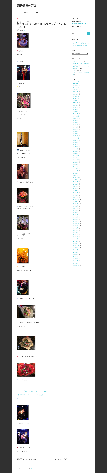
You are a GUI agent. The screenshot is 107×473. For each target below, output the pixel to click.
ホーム (19, 13)
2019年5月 (75, 126)
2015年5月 (75, 212)
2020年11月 (76, 98)
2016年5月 (75, 190)
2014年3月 (75, 238)
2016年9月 (75, 183)
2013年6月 (75, 254)
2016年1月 (75, 197)
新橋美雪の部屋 (26, 5)
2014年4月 (75, 236)
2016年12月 (76, 177)
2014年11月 (76, 223)
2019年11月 (76, 115)
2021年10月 (76, 89)
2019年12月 (76, 113)
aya (24, 30)
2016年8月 (75, 185)
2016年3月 (75, 194)
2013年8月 (75, 251)
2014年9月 (75, 227)
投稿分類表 (26, 13)
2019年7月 (75, 122)
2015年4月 (75, 214)
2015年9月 (75, 205)
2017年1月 (75, 175)
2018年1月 (75, 153)
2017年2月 (75, 174)
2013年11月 (76, 245)
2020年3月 (75, 107)
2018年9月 (75, 141)
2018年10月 (76, 139)
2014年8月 (75, 229)
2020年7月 (75, 104)
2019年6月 (75, 124)
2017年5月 (75, 168)
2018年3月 (75, 150)
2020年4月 (75, 106)
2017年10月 (76, 159)
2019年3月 (75, 130)
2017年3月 (75, 172)
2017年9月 (75, 161)
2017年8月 (75, 163)
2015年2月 (75, 218)
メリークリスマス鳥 (78, 42)
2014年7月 (75, 231)
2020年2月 (75, 109)
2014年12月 (76, 221)
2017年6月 (75, 166)
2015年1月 (75, 220)
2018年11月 (76, 137)
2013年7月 (75, 253)
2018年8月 (75, 142)
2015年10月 (76, 203)
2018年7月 (75, 144)
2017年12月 (76, 155)
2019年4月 (75, 128)
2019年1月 (75, 133)
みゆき (76, 65)
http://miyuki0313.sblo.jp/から (79, 23)
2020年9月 (75, 102)
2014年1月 (75, 242)
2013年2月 (75, 262)
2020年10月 (76, 100)
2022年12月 (76, 82)
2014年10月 (76, 225)
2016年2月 (75, 196)
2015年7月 (75, 208)
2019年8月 (75, 120)
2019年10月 (76, 117)
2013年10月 (76, 247)
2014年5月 (75, 234)
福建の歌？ (75, 61)
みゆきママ (35, 13)
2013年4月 (75, 258)
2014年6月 (75, 232)
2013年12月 (76, 243)
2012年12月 (76, 265)
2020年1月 (75, 111)
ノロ (74, 70)
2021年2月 (75, 93)
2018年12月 (76, 135)
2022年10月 (76, 84)
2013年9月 (75, 249)
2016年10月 (76, 181)
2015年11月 (76, 201)
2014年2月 (75, 240)
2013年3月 (75, 260)
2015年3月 (75, 216)
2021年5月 (75, 91)
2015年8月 (75, 207)
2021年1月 (75, 95)
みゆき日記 (27, 21)
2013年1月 (75, 264)
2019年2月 (75, 131)
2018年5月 (75, 148)
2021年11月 (76, 87)
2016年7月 (75, 186)
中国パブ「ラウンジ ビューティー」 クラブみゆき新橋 (31, 395)
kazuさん (77, 68)
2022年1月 (75, 85)
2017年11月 (76, 157)
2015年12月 (76, 199)
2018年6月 (75, 146)
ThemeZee (33, 469)
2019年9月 (75, 118)
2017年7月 (75, 164)
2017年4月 (75, 170)
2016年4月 (75, 192)
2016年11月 (76, 179)
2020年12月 (76, 96)
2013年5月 (75, 256)
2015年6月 (75, 210)
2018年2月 (75, 152)
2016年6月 (75, 188)
